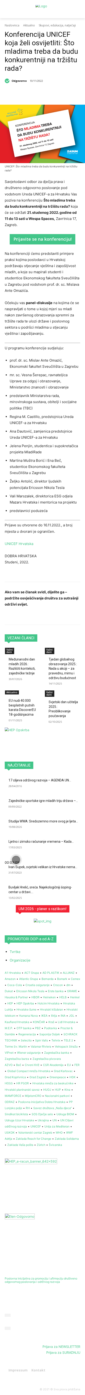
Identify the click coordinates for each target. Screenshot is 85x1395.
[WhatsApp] (57, 93)
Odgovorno (19, 81)
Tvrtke (15, 951)
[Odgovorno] (8, 80)
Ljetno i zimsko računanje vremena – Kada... (41, 841)
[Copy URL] (78, 93)
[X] (35, 93)
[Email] (67, 93)
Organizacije (20, 960)
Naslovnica (12, 25)
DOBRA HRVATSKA (21, 1269)
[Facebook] (24, 93)
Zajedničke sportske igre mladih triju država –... (43, 801)
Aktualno (29, 25)
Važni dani (9, 651)
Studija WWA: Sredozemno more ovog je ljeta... (43, 821)
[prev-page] (6, 725)
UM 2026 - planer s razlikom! (43, 909)
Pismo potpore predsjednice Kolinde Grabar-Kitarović (42, 1332)
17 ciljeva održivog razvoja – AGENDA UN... (39, 780)
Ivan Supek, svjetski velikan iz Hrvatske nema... (42, 867)
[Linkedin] (46, 93)
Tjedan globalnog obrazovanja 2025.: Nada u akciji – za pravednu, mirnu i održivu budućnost (63, 668)
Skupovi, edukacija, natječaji (57, 25)
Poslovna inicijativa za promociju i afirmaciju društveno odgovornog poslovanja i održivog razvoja (41, 1280)
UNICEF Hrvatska (19, 543)
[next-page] (8, 725)
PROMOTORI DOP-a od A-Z (31, 939)
